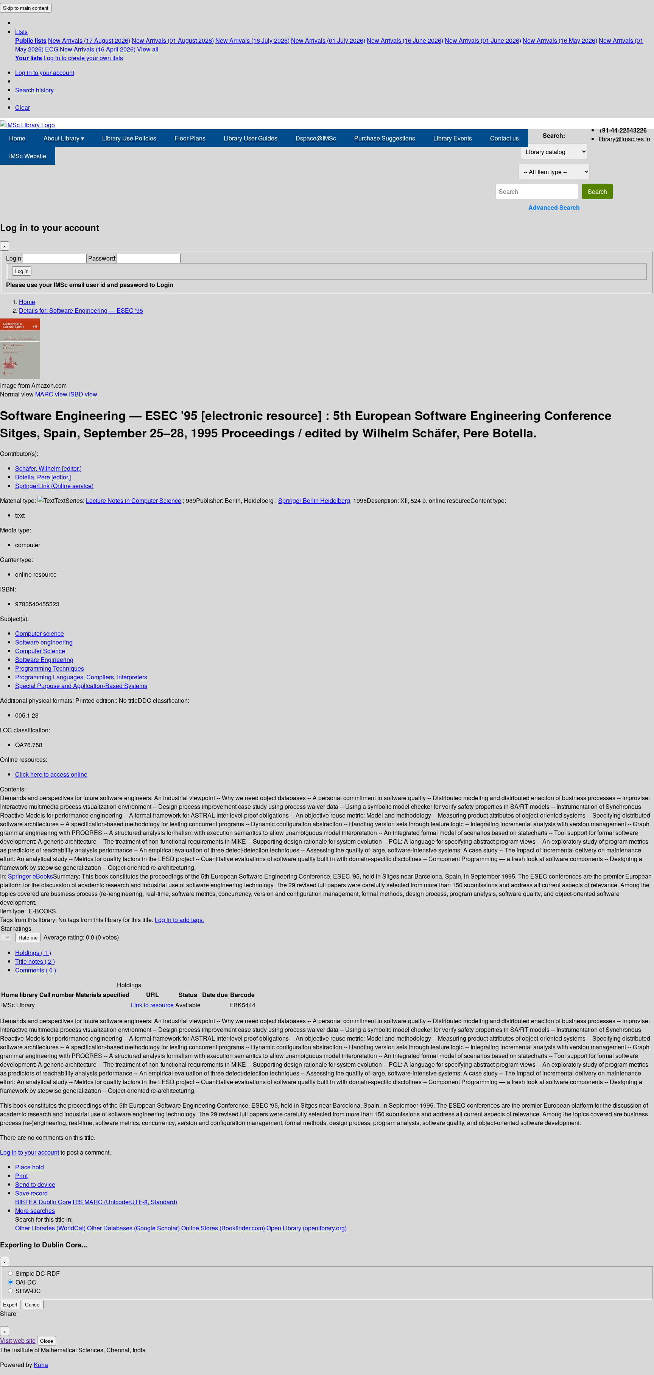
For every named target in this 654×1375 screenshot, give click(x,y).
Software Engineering (44, 659)
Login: (14, 258)
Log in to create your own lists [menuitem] (83, 57)
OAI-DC (26, 1282)
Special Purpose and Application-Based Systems (81, 685)
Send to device (35, 1184)
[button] (21, 31)
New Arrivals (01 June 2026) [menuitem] (483, 40)
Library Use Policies (129, 138)
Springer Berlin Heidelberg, (315, 500)
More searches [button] (35, 1210)
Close (46, 1340)
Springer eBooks (30, 876)
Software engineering (44, 642)
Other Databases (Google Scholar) (133, 1228)
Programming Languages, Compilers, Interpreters (81, 677)
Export (10, 1304)
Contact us (504, 138)
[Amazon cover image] (20, 376)
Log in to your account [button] (29, 1152)
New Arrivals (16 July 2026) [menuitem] (252, 40)
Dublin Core (55, 1201)
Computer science (39, 633)
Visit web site (18, 1340)
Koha (41, 1364)
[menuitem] (31, 40)
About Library (64, 138)
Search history (34, 90)
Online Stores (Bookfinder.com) (223, 1228)
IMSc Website (27, 155)
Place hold (29, 1167)
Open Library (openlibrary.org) (306, 1228)
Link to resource (152, 1004)
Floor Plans (190, 138)
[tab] (35, 961)
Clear (22, 107)
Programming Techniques (49, 668)
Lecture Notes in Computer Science (133, 500)
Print (21, 1175)
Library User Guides (250, 138)
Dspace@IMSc (316, 138)
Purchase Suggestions (384, 138)
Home (17, 138)
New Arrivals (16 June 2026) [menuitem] (405, 40)
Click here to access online (51, 774)
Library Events (452, 138)
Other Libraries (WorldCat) (50, 1228)
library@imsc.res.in (624, 138)
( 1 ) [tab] (33, 952)
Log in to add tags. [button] (179, 919)
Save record (31, 1193)
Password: (102, 258)
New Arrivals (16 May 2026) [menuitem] (560, 40)
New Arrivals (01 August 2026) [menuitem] (173, 40)
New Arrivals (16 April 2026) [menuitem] (97, 49)
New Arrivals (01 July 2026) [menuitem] (328, 40)
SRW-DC (28, 1290)
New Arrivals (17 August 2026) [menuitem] (89, 40)
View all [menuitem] (148, 49)
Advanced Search (554, 207)
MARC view (51, 394)
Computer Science (40, 650)
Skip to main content (25, 7)
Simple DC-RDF (38, 1273)
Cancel (32, 1304)
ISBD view (83, 394)
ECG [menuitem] (51, 49)
